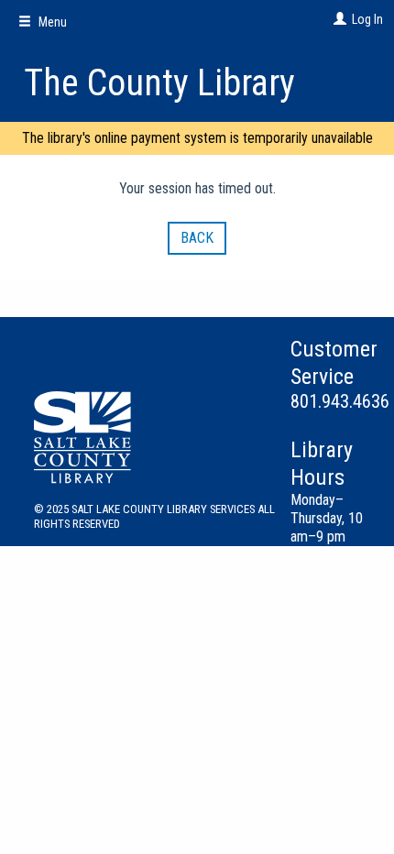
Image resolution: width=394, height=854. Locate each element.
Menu (51, 22)
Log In (367, 19)
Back (197, 237)
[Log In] (337, 19)
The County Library (159, 82)
